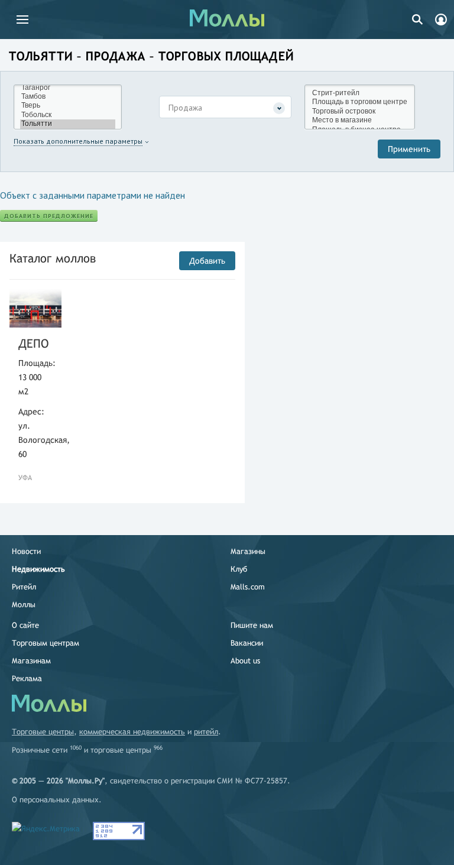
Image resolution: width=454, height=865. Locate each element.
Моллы (23, 604)
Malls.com (248, 586)
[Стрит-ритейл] (359, 93)
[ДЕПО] (35, 308)
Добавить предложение (48, 216)
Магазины (248, 551)
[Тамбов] (67, 96)
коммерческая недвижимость (132, 731)
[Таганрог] (67, 87)
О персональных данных (55, 799)
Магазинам (31, 660)
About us (245, 660)
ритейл (206, 731)
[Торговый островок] (359, 111)
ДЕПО (33, 343)
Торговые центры (43, 731)
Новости (26, 551)
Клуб (239, 569)
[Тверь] (67, 105)
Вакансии (247, 643)
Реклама (27, 678)
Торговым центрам (45, 643)
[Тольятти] (67, 123)
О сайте (25, 625)
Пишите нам (252, 625)
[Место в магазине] (359, 120)
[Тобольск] (67, 115)
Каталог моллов (52, 258)
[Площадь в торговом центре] (359, 102)
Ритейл (24, 586)
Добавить (207, 260)
